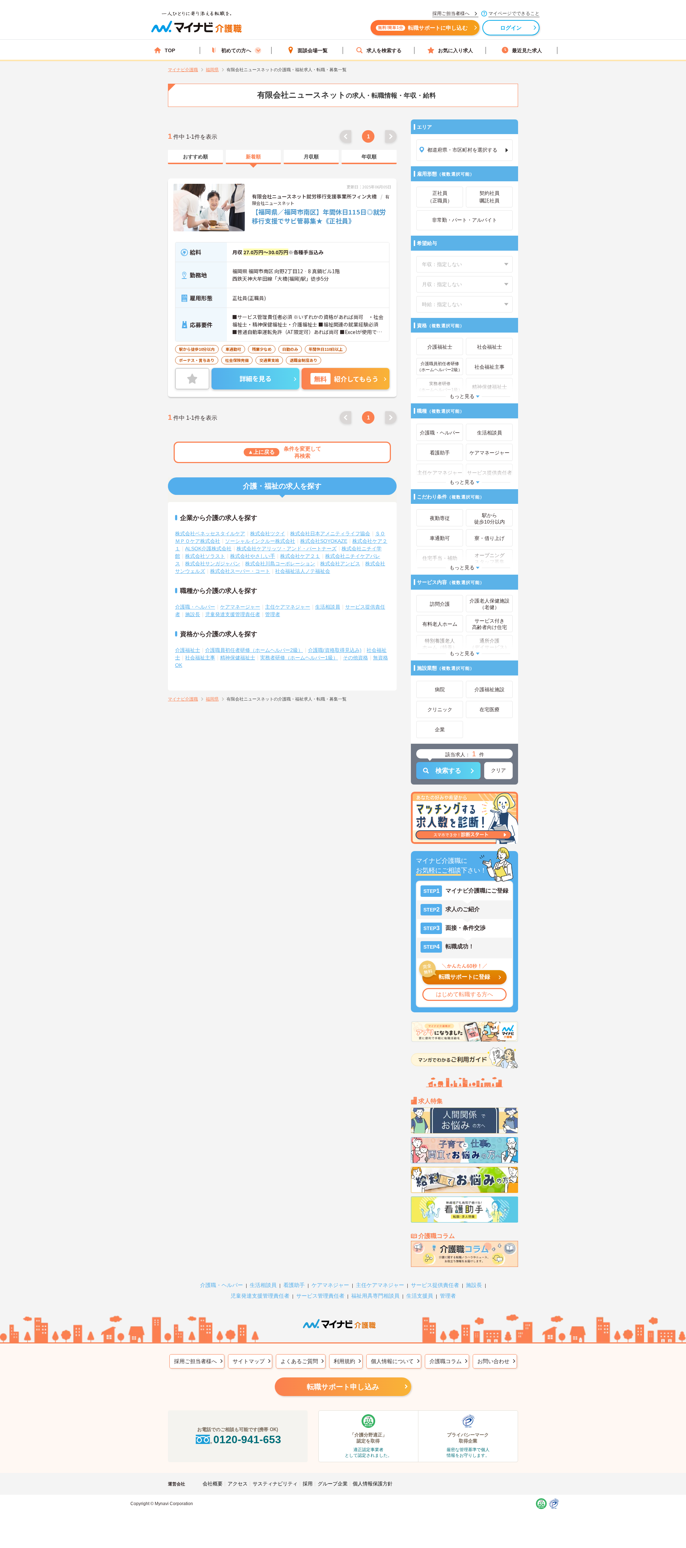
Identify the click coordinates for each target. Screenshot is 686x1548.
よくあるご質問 (299, 1361)
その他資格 (355, 657)
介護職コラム (445, 1361)
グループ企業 (333, 1483)
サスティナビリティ (275, 1483)
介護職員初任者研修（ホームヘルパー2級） (254, 650)
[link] (195, 157)
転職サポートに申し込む (423, 28)
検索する (448, 770)
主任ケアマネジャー (287, 607)
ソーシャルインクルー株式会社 (260, 541)
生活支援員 (419, 1296)
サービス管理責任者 (320, 1296)
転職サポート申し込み (343, 1387)
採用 (308, 1483)
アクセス (238, 1483)
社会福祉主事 (200, 657)
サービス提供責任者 (435, 1285)
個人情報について (392, 1361)
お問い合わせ (493, 1361)
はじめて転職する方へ (464, 994)
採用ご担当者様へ (195, 1361)
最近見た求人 (527, 50)
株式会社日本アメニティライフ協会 (330, 533)
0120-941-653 (247, 1439)
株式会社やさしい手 (252, 556)
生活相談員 (327, 607)
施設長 (192, 614)
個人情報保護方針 (373, 1483)
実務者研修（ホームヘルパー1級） (299, 657)
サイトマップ (249, 1361)
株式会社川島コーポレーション (280, 563)
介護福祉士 (187, 650)
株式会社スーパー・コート (240, 571)
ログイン (511, 28)
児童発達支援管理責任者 (232, 614)
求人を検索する (384, 50)
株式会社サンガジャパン (212, 563)
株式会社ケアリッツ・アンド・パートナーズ (287, 548)
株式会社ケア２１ (300, 556)
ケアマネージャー (240, 607)
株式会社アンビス (340, 563)
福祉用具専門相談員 (375, 1296)
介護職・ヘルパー (195, 607)
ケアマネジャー (330, 1285)
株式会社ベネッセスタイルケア (210, 533)
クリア (498, 770)
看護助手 (294, 1285)
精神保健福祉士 (237, 657)
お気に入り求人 (455, 50)
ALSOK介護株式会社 (208, 548)
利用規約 (344, 1361)
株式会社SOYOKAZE (323, 541)
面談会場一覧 (313, 50)
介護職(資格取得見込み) (335, 650)
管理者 (272, 614)
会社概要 (213, 1483)
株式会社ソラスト (205, 556)
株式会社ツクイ (267, 533)
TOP (170, 50)
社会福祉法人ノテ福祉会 (302, 571)
